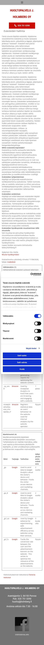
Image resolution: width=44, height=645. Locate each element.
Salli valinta (22, 362)
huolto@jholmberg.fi (22, 601)
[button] (22, 25)
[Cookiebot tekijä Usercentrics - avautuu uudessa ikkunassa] (31, 274)
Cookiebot (11, 262)
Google (14, 467)
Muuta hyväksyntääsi (10, 254)
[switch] (37, 323)
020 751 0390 (24, 598)
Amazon (15, 386)
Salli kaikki (22, 355)
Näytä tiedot (31, 348)
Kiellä (22, 369)
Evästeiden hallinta (22, 635)
